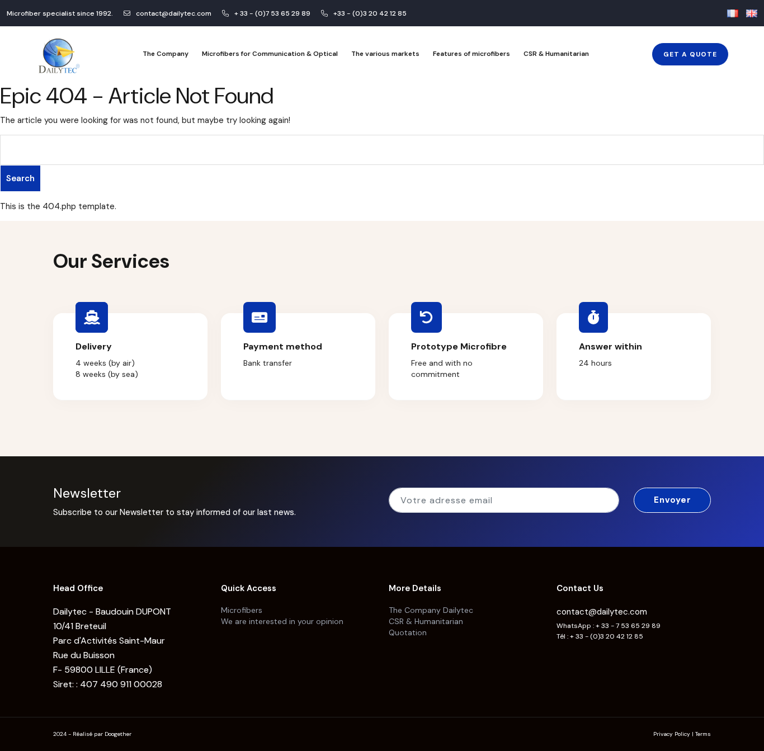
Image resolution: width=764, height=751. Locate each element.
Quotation (408, 632)
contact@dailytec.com (602, 611)
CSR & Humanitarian (556, 53)
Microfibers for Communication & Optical (270, 53)
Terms (703, 734)
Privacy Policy (671, 734)
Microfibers (241, 610)
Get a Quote (690, 54)
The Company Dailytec (431, 610)
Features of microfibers (471, 53)
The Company (165, 53)
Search (20, 178)
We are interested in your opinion (282, 621)
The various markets (385, 53)
